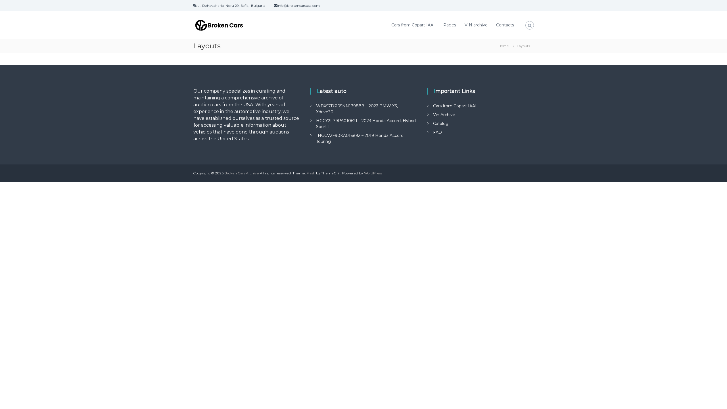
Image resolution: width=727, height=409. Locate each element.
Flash (311, 173)
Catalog (440, 123)
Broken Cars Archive (241, 173)
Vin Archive (444, 114)
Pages (449, 25)
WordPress (373, 173)
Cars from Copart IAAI (413, 25)
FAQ (437, 132)
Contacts (505, 25)
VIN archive (476, 25)
